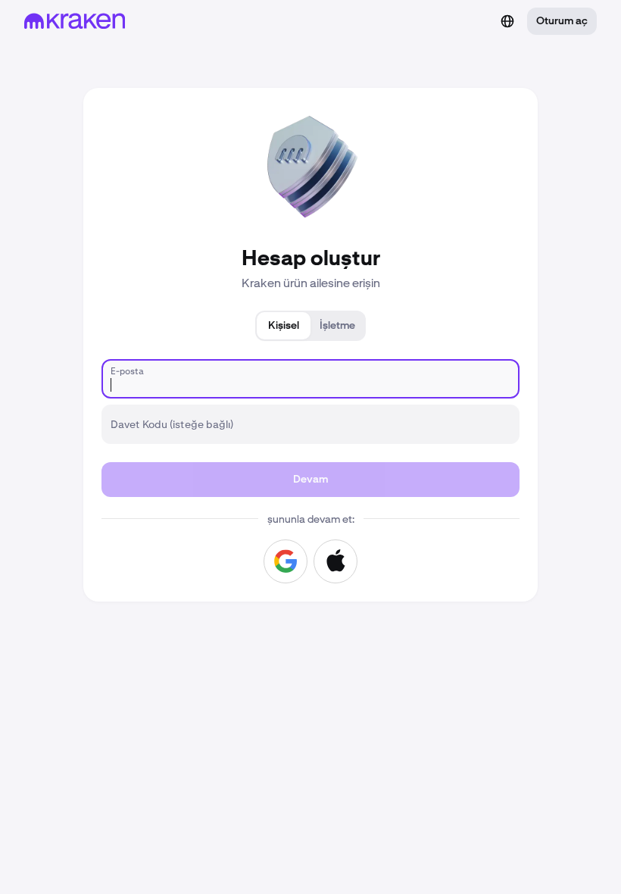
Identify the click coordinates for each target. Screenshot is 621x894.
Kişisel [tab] (283, 325)
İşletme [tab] (337, 325)
